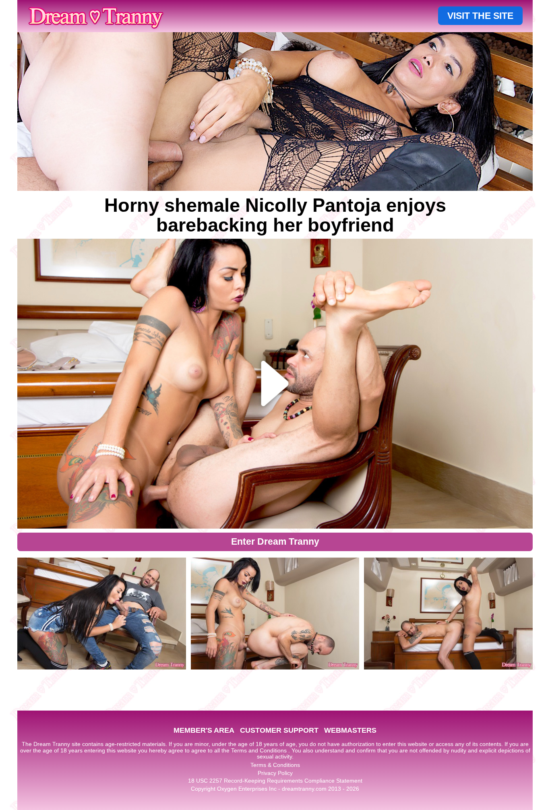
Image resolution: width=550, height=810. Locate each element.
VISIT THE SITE (480, 15)
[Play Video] (275, 383)
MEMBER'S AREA (204, 730)
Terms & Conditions (275, 765)
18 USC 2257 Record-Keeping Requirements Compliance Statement (275, 780)
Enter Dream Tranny (275, 541)
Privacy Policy (275, 773)
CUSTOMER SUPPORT (279, 730)
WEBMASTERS (350, 730)
